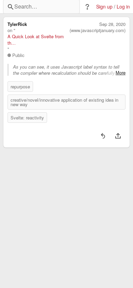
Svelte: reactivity (27, 117)
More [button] (120, 73)
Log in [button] (123, 6)
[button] (87, 6)
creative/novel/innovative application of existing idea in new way (64, 102)
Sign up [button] (104, 6)
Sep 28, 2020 (112, 24)
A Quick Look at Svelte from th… (36, 39)
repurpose (20, 86)
